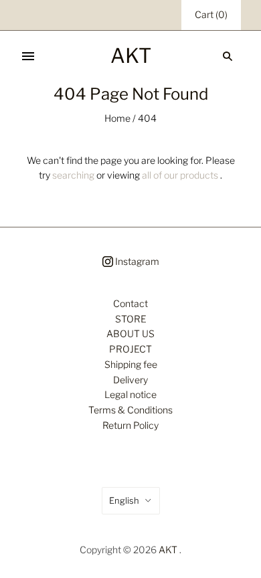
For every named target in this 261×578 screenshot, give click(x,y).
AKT (168, 549)
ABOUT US (130, 333)
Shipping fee (130, 364)
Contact (130, 303)
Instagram (136, 261)
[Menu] (28, 56)
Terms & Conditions (130, 409)
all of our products (180, 175)
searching (73, 175)
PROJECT (130, 349)
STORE (131, 318)
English (124, 500)
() (211, 14)
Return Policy (130, 425)
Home (117, 118)
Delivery (130, 379)
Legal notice (130, 394)
